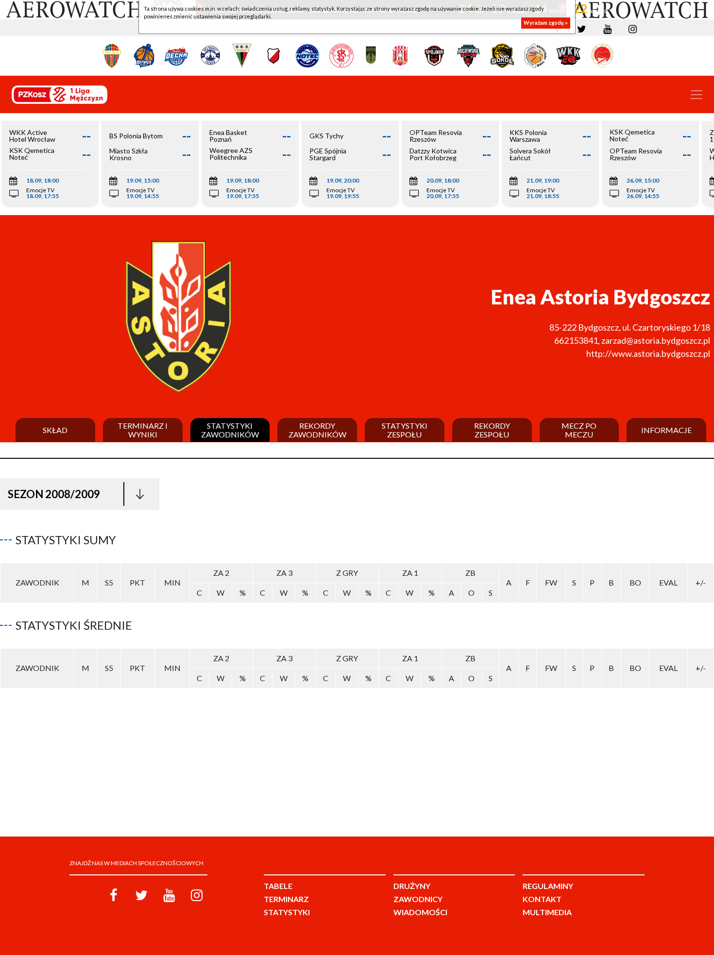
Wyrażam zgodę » (546, 23)
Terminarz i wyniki (143, 429)
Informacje (666, 430)
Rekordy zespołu (492, 429)
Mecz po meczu (578, 429)
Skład (55, 430)
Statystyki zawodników (230, 429)
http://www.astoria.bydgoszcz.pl (648, 353)
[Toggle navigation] (696, 94)
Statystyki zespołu (404, 429)
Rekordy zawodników (317, 429)
